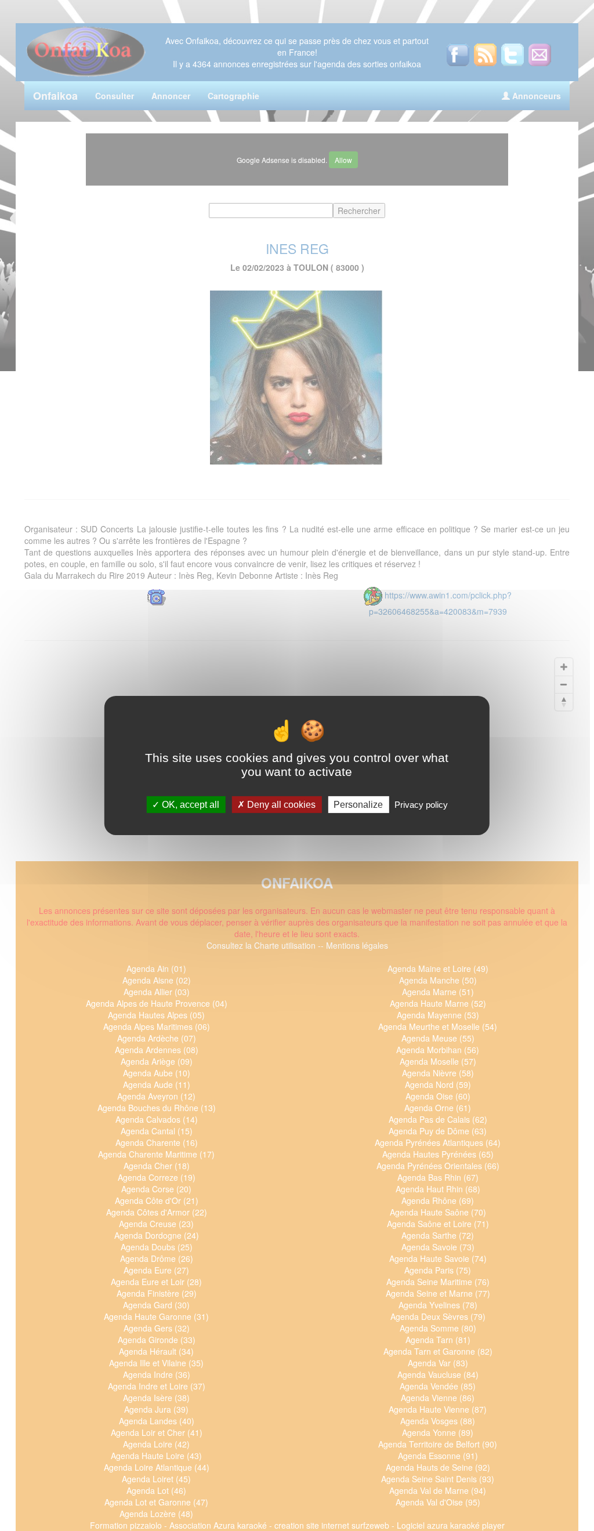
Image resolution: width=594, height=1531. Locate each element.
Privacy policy (421, 805)
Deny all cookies (280, 805)
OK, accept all (189, 805)
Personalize (358, 805)
